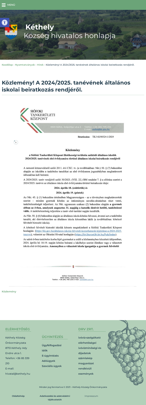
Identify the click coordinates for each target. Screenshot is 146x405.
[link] (4, 22)
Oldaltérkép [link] (18, 396)
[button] (8, 5)
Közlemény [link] (9, 291)
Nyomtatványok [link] (25, 64)
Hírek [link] (40, 64)
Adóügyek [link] (48, 360)
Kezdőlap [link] (7, 64)
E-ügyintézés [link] (50, 355)
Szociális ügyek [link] (52, 366)
